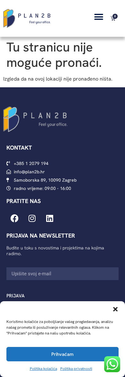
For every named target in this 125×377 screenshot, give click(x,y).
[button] (115, 309)
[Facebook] (14, 218)
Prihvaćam (62, 354)
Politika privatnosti (76, 368)
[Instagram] (32, 218)
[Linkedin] (50, 218)
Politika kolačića (43, 368)
